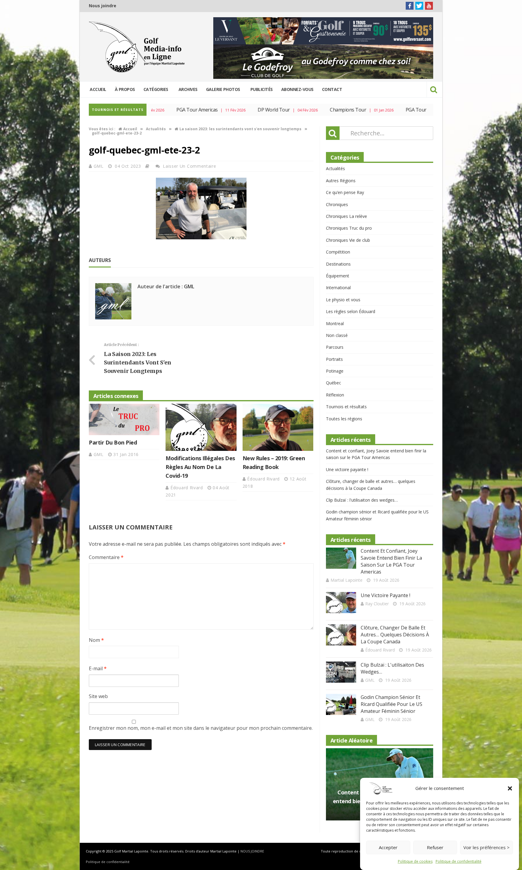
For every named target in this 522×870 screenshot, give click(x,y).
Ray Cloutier (377, 603)
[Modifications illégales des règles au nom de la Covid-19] (201, 427)
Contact (332, 89)
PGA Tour (401, 109)
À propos (125, 89)
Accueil (98, 89)
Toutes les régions (344, 419)
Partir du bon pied (113, 442)
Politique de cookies (415, 861)
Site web (98, 696)
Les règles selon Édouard (350, 311)
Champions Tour (333, 109)
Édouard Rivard (187, 487)
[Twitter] (419, 6)
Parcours (334, 347)
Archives (188, 89)
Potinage (334, 371)
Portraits (334, 359)
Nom (96, 640)
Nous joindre (102, 5)
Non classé (337, 335)
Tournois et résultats (346, 406)
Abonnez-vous (297, 89)
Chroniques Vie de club (348, 240)
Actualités (335, 168)
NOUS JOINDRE (252, 851)
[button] (510, 788)
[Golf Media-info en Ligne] (138, 47)
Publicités (261, 89)
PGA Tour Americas (182, 109)
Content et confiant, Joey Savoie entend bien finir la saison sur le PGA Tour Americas (391, 561)
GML (99, 166)
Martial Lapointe (346, 580)
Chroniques (337, 204)
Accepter (388, 848)
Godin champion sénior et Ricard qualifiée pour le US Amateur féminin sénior (391, 704)
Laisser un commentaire (189, 166)
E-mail (98, 668)
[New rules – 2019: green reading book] (278, 427)
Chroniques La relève (346, 216)
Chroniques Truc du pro (349, 228)
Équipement (337, 276)
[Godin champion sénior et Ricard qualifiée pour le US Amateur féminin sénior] (341, 704)
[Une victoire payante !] (341, 602)
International (338, 287)
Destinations (338, 264)
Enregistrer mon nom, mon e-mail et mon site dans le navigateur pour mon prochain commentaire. (201, 728)
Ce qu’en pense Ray (345, 192)
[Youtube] (429, 6)
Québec (333, 383)
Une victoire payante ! (347, 469)
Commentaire (106, 557)
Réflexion (335, 395)
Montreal (335, 323)
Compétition (338, 252)
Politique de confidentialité (459, 861)
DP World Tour (258, 109)
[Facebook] (410, 6)
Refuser (435, 848)
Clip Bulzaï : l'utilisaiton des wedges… (362, 500)
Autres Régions (341, 180)
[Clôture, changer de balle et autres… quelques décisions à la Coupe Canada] (341, 634)
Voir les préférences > (486, 848)
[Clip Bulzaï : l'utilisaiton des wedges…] (341, 672)
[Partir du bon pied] (124, 419)
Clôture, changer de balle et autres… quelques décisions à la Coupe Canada (395, 634)
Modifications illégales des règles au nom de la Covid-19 (200, 466)
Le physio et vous (343, 299)
